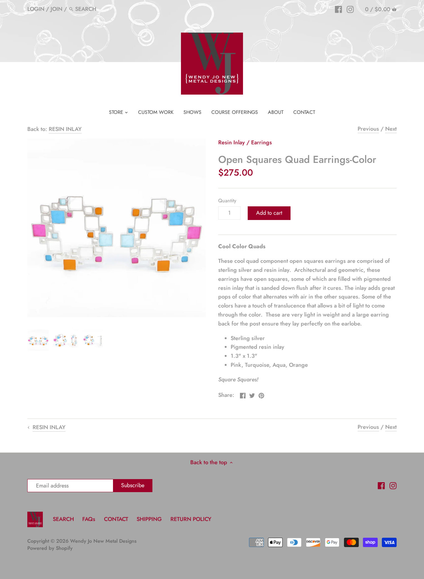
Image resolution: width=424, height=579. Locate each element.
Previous (368, 129)
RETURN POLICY (190, 519)
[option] (38, 340)
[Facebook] (338, 9)
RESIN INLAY (65, 129)
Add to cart (269, 213)
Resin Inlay (231, 142)
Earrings (261, 142)
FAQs (88, 519)
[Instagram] (350, 9)
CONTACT (116, 519)
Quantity (227, 201)
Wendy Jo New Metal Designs (103, 541)
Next (391, 129)
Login (35, 9)
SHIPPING (150, 519)
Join (56, 9)
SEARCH (63, 519)
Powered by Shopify (50, 548)
